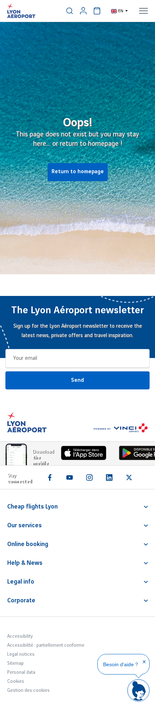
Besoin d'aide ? (120, 664)
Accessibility (20, 636)
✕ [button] (144, 662)
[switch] (69, 10)
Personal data (21, 672)
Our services (24, 525)
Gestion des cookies (28, 690)
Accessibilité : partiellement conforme (45, 645)
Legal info (20, 582)
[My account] (83, 10)
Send (77, 380)
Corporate (21, 600)
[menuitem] (69, 10)
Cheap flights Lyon (32, 506)
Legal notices (21, 654)
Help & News (25, 563)
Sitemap (15, 663)
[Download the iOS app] (81, 454)
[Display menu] (143, 10)
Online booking (27, 544)
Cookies (15, 681)
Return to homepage (78, 172)
